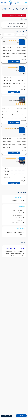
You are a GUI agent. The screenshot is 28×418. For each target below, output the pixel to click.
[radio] (26, 33)
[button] (21, 415)
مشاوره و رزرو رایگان (14, 62)
